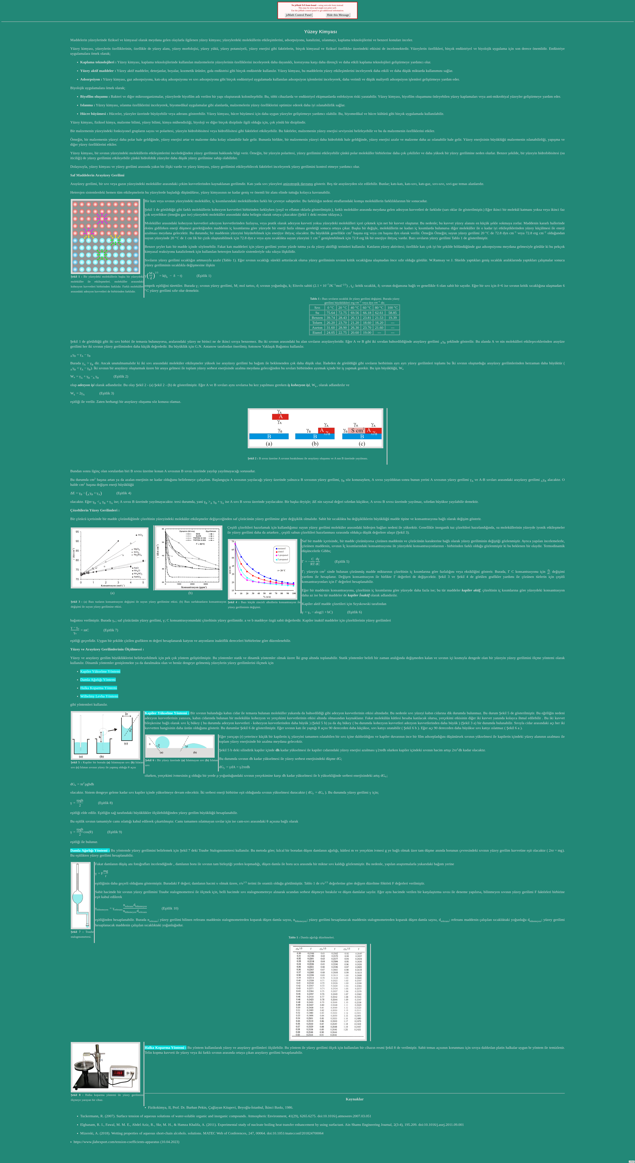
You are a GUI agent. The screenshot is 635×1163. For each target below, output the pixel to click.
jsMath (631, 1162)
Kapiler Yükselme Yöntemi (100, 671)
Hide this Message (338, 15)
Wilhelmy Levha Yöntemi (99, 696)
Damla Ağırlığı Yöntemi (98, 680)
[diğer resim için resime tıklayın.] (105, 236)
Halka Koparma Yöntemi (98, 688)
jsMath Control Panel (299, 15)
